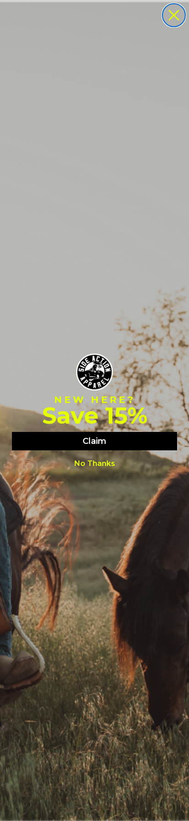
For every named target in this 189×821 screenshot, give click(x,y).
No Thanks (94, 463)
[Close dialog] (173, 15)
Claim (94, 441)
